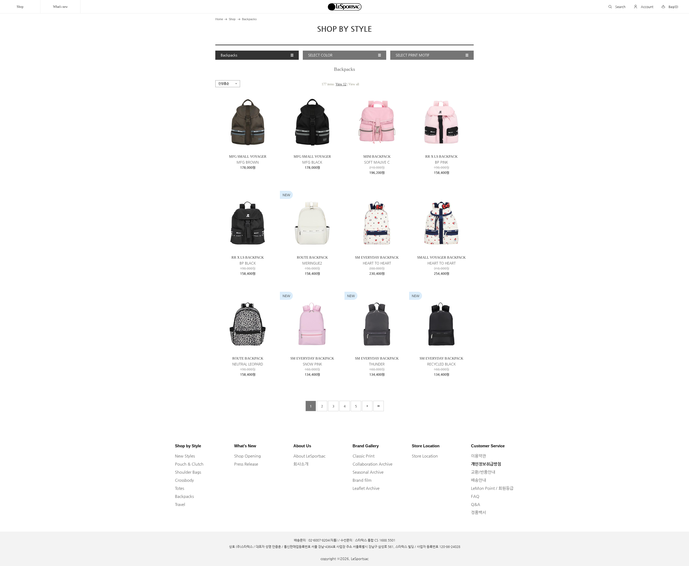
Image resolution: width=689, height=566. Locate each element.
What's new (60, 7)
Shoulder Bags (188, 472)
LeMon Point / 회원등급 (492, 488)
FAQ (475, 496)
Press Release (246, 464)
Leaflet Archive (366, 488)
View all (354, 84)
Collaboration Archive (372, 464)
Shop (20, 7)
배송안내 (478, 480)
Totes (179, 488)
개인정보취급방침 (486, 464)
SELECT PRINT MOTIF (413, 55)
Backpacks (249, 19)
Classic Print (363, 455)
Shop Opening (247, 455)
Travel (180, 504)
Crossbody (184, 480)
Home (219, 19)
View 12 (341, 84)
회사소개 (300, 464)
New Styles (185, 455)
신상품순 (223, 83)
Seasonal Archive (368, 472)
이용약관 (478, 455)
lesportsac (344, 6)
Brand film (362, 480)
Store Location (425, 455)
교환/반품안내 (483, 472)
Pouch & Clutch (189, 464)
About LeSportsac (309, 455)
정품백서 (478, 512)
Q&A (475, 504)
